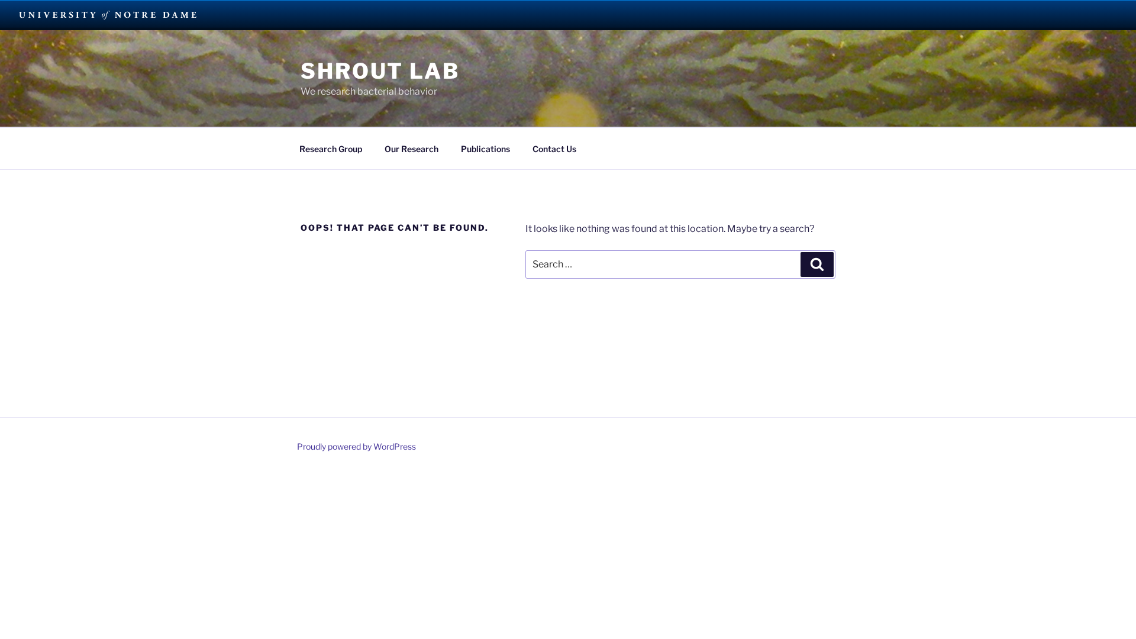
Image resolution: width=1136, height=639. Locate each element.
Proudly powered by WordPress (356, 446)
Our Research (411, 149)
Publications (485, 149)
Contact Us (554, 149)
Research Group (330, 149)
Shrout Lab (380, 71)
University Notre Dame (108, 15)
